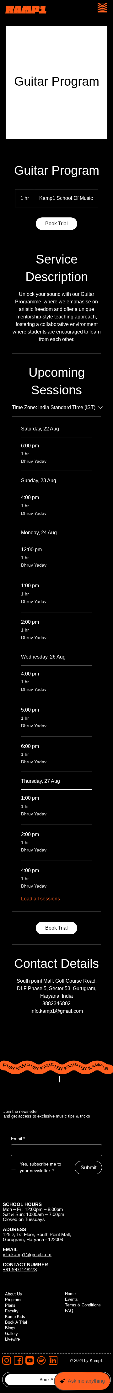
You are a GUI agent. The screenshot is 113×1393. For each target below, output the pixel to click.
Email (18, 1138)
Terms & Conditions (83, 1305)
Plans (10, 1305)
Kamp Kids (15, 1317)
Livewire (12, 1339)
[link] (56, 223)
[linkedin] (53, 1360)
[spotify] (41, 1360)
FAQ (69, 1311)
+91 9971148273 (20, 1269)
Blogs (10, 1328)
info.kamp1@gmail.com (27, 1254)
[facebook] (18, 1360)
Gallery (11, 1334)
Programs (14, 1300)
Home (70, 1294)
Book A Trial (16, 1322)
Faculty (12, 1311)
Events (71, 1299)
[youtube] (29, 1360)
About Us (13, 1294)
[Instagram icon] (6, 1360)
